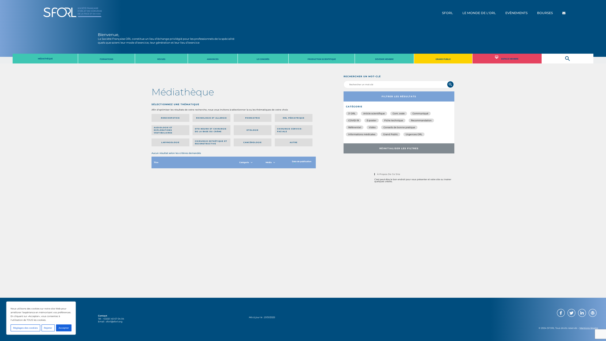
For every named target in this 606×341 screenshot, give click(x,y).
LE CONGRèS (263, 59)
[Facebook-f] (561, 313)
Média (269, 162)
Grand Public (390, 134)
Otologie (252, 130)
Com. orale (399, 113)
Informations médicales (361, 134)
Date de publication (301, 161)
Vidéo (372, 127)
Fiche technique (393, 120)
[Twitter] (571, 313)
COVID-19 (353, 120)
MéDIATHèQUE (45, 58)
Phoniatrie (252, 118)
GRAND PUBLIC (443, 59)
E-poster (371, 120)
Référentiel (354, 127)
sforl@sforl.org (114, 321)
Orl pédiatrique (293, 118)
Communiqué (420, 113)
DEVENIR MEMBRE (384, 59)
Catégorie (244, 162)
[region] (41, 318)
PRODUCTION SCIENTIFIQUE (322, 59)
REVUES (161, 59)
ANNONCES (213, 59)
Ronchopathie (170, 118)
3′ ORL (351, 113)
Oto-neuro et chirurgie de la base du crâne (210, 130)
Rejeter (48, 327)
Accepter (64, 327)
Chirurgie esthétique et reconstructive (211, 142)
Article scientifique (374, 113)
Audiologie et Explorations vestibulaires (163, 130)
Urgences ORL (414, 134)
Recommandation (421, 120)
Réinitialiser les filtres (399, 148)
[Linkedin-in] (582, 313)
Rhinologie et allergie (211, 118)
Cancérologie (252, 142)
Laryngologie (170, 142)
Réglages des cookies (25, 327)
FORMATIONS (106, 59)
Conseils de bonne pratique (399, 127)
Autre (293, 142)
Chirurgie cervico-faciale (289, 130)
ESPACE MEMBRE (509, 59)
